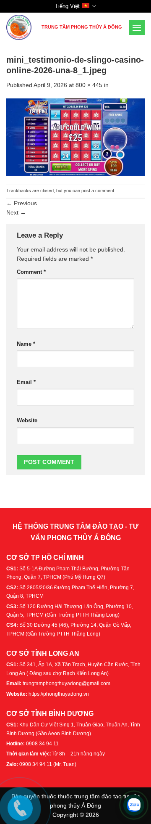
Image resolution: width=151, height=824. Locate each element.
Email (26, 382)
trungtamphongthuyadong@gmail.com (66, 683)
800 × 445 (89, 85)
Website (27, 421)
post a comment (97, 190)
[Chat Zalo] (133, 805)
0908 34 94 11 (42, 744)
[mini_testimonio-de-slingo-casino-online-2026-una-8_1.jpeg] (75, 136)
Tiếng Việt (67, 6)
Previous (21, 203)
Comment (31, 272)
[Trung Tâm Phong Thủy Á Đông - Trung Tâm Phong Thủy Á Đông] (20, 27)
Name (26, 344)
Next (16, 212)
